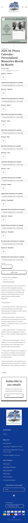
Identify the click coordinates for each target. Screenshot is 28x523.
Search (5, 434)
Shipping (8, 70)
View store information (9, 281)
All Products (6, 463)
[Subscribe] (21, 396)
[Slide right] (17, 45)
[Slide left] (10, 45)
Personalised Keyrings (9, 467)
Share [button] (4, 372)
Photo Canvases (7, 470)
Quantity (3, 263)
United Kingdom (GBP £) (13, 505)
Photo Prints (6, 473)
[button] (2, 7)
